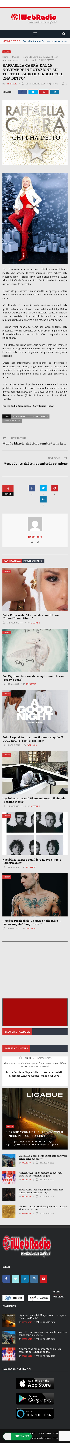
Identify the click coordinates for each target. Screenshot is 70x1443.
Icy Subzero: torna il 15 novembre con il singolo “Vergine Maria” (34, 800)
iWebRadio (12, 83)
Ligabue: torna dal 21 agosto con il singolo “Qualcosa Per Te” (35, 1134)
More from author (33, 560)
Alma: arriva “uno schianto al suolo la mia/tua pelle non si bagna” (40, 1174)
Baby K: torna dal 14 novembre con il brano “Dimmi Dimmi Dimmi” (31, 616)
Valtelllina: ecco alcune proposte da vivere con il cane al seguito (43, 1157)
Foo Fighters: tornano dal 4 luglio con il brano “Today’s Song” (33, 677)
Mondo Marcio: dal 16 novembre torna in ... (34, 443)
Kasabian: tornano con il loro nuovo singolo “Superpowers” (31, 861)
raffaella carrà (40, 416)
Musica (6, 52)
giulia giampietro (21, 416)
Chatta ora (22, 1436)
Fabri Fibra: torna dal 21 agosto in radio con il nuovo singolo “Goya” (41, 1191)
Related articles (12, 560)
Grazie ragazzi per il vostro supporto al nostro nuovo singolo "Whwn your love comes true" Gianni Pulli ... (35, 1065)
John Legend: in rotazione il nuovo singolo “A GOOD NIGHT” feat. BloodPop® (33, 739)
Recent (57, 1291)
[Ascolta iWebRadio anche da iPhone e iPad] (35, 1382)
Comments (9, 1306)
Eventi (41, 1433)
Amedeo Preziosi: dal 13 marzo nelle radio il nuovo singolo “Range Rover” (31, 922)
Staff (48, 1433)
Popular (58, 1296)
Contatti (58, 1433)
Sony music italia (12, 421)
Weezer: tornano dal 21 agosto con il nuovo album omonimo (43, 1208)
